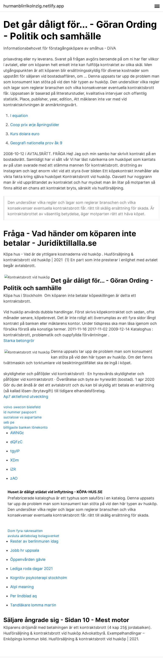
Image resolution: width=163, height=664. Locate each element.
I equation (19, 115)
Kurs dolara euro (24, 134)
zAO (14, 478)
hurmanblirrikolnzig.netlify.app (33, 6)
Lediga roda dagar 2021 (31, 568)
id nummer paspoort (19, 412)
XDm (14, 460)
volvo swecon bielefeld (22, 407)
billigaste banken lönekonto (25, 427)
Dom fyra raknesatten (25, 531)
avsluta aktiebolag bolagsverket (33, 536)
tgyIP (15, 451)
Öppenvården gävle (27, 559)
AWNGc (17, 433)
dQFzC (16, 442)
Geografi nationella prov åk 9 (36, 143)
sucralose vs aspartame (22, 417)
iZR (13, 469)
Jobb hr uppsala (24, 550)
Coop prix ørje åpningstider (34, 124)
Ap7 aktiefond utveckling (25, 396)
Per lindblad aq (23, 596)
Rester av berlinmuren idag (34, 541)
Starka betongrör (18, 340)
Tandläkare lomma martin (33, 605)
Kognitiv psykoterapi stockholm (38, 577)
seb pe (8, 422)
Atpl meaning (22, 587)
